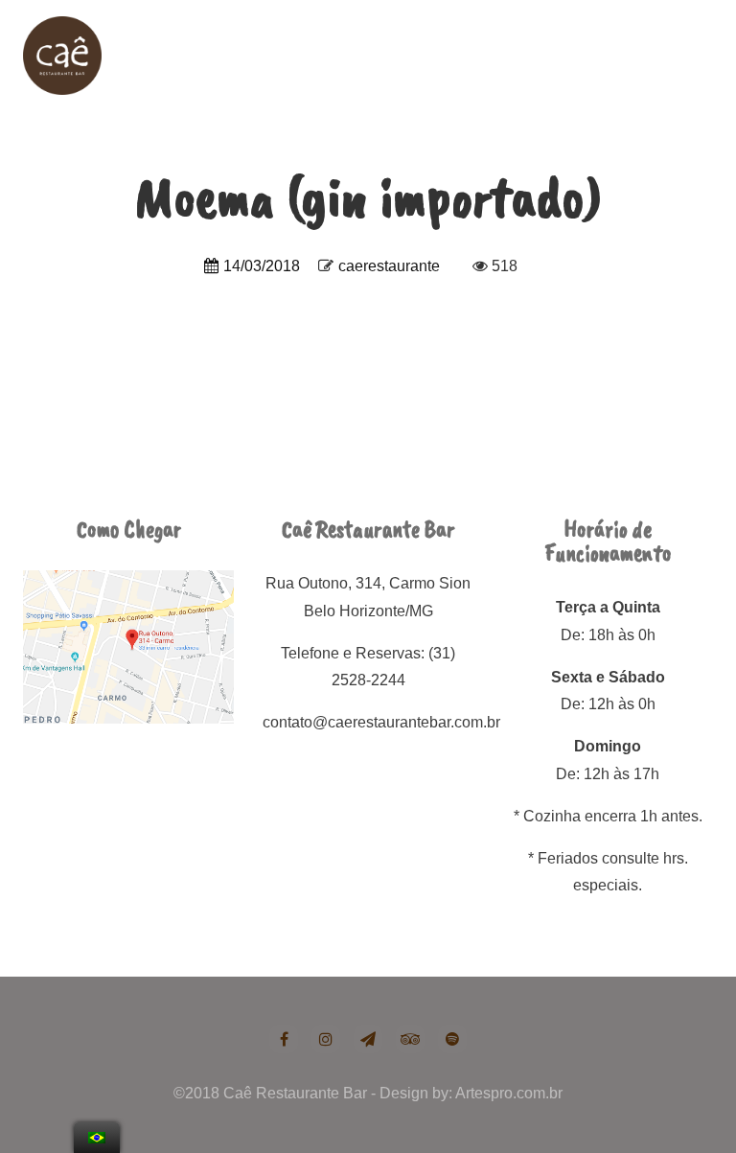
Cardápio (516, 52)
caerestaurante (389, 266)
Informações (612, 52)
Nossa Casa (421, 52)
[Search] (685, 52)
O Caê (335, 52)
